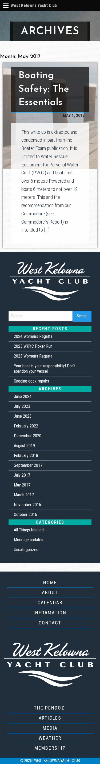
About (50, 592)
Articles (50, 718)
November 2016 (27, 504)
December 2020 (27, 435)
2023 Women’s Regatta (33, 356)
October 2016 (25, 514)
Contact (50, 623)
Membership (50, 748)
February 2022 (26, 426)
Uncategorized (26, 549)
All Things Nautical (29, 529)
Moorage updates (28, 539)
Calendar (50, 602)
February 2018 (26, 455)
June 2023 (22, 416)
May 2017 (22, 485)
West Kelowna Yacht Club (34, 5)
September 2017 (28, 465)
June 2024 (22, 396)
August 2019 (24, 445)
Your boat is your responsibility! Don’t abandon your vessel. (44, 368)
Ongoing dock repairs (31, 381)
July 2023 (22, 406)
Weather (50, 738)
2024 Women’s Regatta (33, 336)
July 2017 (22, 475)
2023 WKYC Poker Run (33, 346)
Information (50, 612)
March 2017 (24, 494)
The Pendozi (50, 708)
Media (50, 728)
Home (50, 582)
